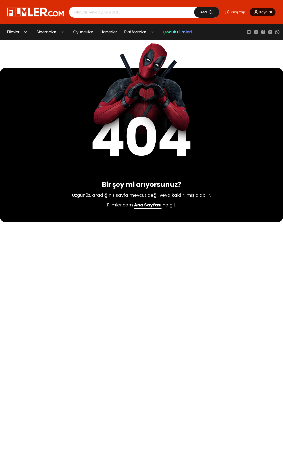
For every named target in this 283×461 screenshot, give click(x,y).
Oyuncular (83, 32)
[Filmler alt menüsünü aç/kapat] (25, 32)
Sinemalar (46, 32)
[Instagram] (256, 32)
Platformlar (135, 32)
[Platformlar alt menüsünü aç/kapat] (152, 32)
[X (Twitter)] (270, 32)
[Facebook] (263, 32)
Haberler (108, 32)
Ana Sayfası (148, 205)
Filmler (13, 32)
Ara (203, 12)
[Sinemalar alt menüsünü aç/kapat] (62, 32)
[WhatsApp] (277, 32)
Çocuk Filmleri (177, 32)
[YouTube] (249, 32)
